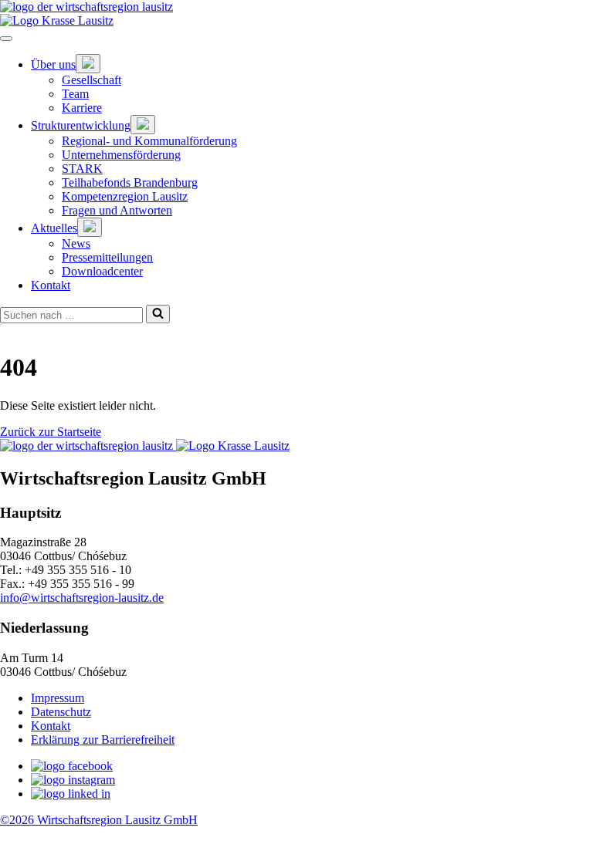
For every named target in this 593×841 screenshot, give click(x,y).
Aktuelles (54, 228)
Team (75, 93)
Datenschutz (61, 711)
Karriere (82, 107)
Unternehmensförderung (121, 154)
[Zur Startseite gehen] (296, 7)
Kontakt (50, 285)
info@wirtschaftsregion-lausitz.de (82, 597)
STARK (82, 168)
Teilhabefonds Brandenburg (130, 182)
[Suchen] (158, 314)
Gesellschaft (91, 79)
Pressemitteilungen (107, 257)
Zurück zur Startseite (50, 431)
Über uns (53, 64)
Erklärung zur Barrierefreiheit (103, 739)
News (76, 243)
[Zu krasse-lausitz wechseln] (296, 21)
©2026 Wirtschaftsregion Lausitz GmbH (99, 819)
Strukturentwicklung (80, 125)
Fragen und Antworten (117, 210)
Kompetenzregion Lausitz (125, 196)
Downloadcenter (102, 271)
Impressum (57, 697)
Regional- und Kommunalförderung (149, 140)
